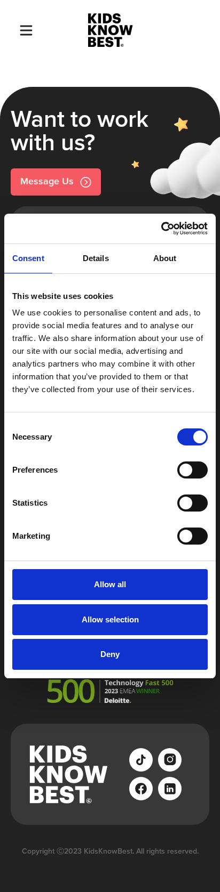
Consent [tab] (28, 258)
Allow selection (110, 619)
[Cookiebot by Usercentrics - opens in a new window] (161, 229)
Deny (110, 654)
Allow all (110, 584)
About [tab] (165, 258)
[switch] (192, 470)
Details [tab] (96, 258)
